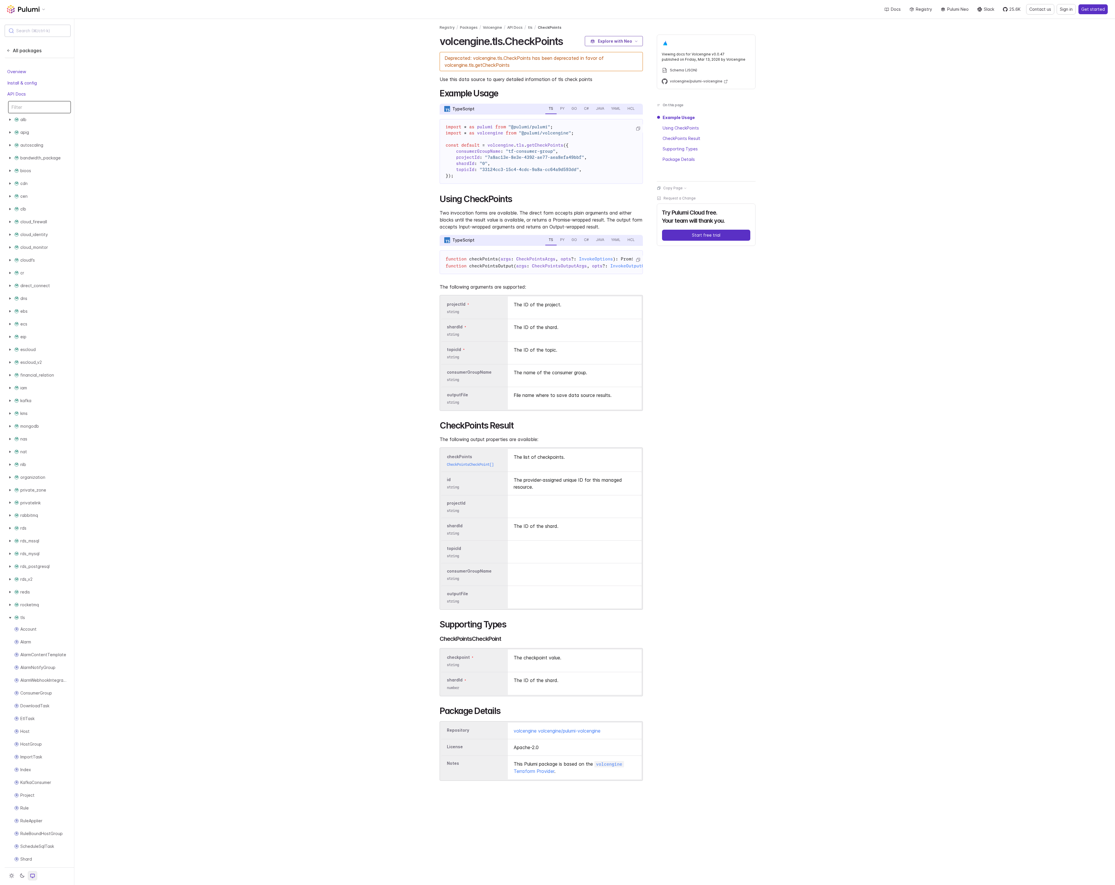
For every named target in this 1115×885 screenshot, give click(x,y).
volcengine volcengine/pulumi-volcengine (557, 731)
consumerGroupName (469, 372)
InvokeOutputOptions (635, 266)
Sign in (1066, 9)
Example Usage (679, 117)
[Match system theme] (32, 875)
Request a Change (679, 198)
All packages (27, 50)
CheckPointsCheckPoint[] (470, 464)
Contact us (1040, 9)
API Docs (16, 94)
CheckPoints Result (681, 138)
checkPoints (459, 456)
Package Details (679, 159)
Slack (989, 9)
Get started (1093, 9)
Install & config (22, 83)
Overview (16, 72)
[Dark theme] (22, 875)
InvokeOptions (596, 259)
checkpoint (458, 657)
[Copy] (638, 129)
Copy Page (673, 188)
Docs (896, 9)
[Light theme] (11, 875)
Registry (924, 9)
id (449, 479)
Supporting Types (680, 148)
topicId (454, 349)
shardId (455, 326)
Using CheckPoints (681, 127)
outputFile (457, 394)
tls (530, 27)
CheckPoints (549, 27)
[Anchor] (568, 40)
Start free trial (706, 235)
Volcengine (492, 27)
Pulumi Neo (958, 9)
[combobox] (38, 31)
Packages (469, 27)
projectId (456, 304)
